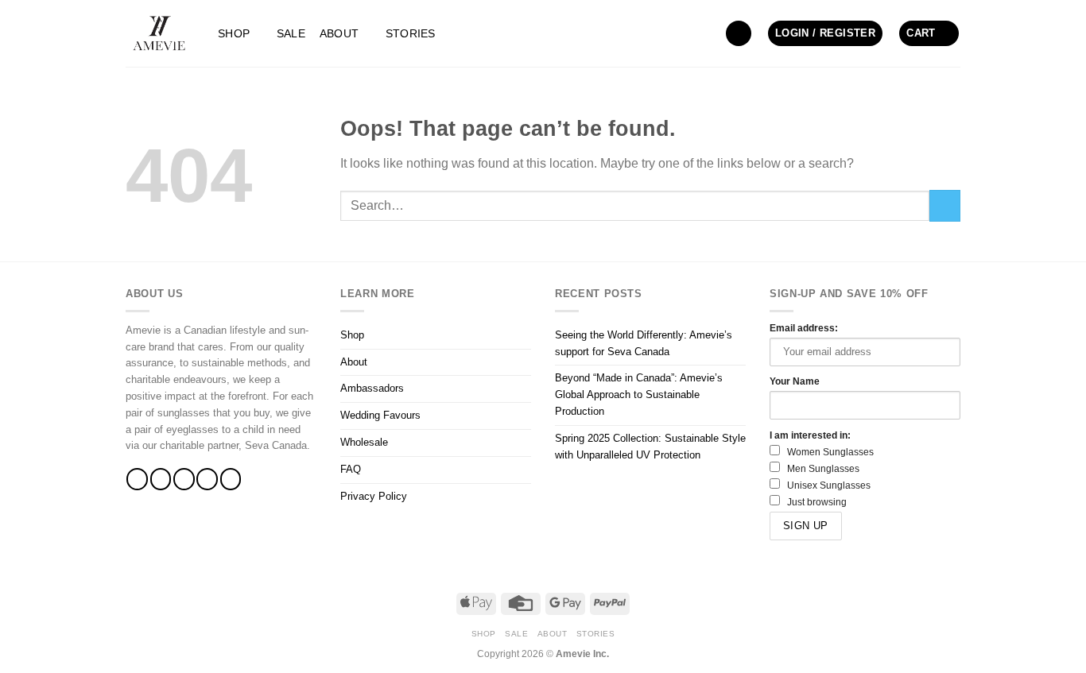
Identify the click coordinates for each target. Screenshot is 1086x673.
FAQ (350, 469)
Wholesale (364, 442)
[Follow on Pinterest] (231, 478)
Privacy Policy (373, 496)
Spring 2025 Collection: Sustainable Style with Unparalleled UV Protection (650, 446)
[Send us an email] (207, 478)
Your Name (795, 381)
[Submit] (944, 205)
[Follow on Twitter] (184, 478)
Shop (234, 33)
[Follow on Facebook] (137, 478)
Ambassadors (372, 388)
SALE (291, 33)
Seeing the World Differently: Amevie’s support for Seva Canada (643, 343)
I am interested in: (810, 435)
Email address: (804, 328)
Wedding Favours (380, 415)
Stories (411, 33)
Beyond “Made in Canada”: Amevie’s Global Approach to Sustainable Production (639, 394)
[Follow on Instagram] (161, 478)
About (339, 33)
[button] (738, 34)
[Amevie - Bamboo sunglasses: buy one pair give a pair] (160, 33)
